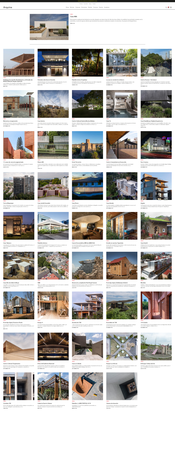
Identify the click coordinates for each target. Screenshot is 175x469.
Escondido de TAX (111, 322)
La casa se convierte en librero (115, 80)
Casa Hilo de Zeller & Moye (11, 282)
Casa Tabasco (7, 243)
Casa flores (75, 203)
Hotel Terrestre (76, 162)
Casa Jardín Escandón (44, 203)
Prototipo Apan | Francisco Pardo (12, 322)
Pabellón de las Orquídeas (79, 80)
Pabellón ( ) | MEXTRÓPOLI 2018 (81, 403)
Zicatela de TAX (76, 322)
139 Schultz (144, 322)
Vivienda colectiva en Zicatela (46, 80)
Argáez (143, 203)
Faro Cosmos (144, 162)
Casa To (108, 121)
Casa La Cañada (76, 363)
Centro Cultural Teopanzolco (11, 363)
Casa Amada (110, 203)
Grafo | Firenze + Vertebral (148, 80)
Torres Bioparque (8, 203)
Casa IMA (73, 16)
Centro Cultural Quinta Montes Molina (83, 121)
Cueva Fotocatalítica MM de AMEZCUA (83, 243)
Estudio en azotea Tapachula (114, 243)
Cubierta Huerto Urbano (45, 403)
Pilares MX (41, 162)
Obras (71, 14)
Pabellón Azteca (42, 243)
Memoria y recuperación (10, 121)
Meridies (143, 282)
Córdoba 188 (7, 403)
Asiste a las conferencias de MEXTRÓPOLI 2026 (87, 1)
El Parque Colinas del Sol (148, 363)
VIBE (39, 282)
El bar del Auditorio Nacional (46, 363)
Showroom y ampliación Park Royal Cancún (84, 282)
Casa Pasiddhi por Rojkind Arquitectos (152, 121)
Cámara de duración (112, 403)
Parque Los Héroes (111, 363)
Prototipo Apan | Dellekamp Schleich (117, 282)
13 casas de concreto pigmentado (13, 162)
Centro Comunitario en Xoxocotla (116, 162)
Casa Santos (41, 121)
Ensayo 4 (40, 322)
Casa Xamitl (144, 243)
